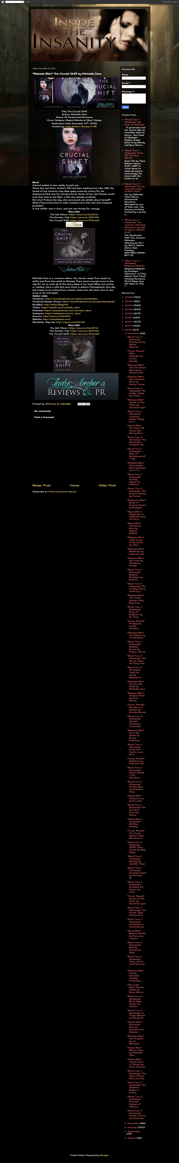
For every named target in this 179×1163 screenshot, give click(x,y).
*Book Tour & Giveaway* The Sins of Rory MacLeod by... (136, 1074)
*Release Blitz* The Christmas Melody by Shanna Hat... (136, 369)
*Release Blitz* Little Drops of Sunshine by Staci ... (135, 541)
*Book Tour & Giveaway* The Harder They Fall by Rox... (136, 911)
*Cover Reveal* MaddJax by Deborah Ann (136, 761)
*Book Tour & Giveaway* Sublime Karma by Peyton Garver (136, 646)
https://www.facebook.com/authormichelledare (71, 298)
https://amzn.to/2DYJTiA (84, 217)
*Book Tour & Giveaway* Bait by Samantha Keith (134, 947)
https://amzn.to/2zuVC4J (83, 214)
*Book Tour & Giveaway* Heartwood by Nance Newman (136, 342)
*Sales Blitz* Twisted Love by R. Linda (135, 798)
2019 (129, 325)
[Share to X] (84, 404)
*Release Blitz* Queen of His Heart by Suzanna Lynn (136, 403)
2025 (129, 301)
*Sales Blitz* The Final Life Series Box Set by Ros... (135, 429)
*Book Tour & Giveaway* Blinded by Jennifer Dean (136, 860)
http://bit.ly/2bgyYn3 (56, 304)
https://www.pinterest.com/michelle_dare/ (68, 310)
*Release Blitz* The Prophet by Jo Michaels (135, 1040)
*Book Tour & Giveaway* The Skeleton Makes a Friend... (136, 1087)
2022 (129, 313)
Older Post (107, 485)
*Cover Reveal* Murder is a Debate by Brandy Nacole (136, 708)
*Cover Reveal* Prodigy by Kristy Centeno (136, 625)
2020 (129, 321)
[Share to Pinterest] (89, 404)
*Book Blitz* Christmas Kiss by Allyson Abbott (134, 528)
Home (74, 485)
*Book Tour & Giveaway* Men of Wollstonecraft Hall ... (136, 453)
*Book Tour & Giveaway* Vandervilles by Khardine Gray (135, 786)
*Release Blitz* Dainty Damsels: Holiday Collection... (135, 975)
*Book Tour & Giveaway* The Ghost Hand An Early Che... (136, 659)
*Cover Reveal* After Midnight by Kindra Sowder (136, 356)
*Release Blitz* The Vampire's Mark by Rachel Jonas (136, 380)
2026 (129, 297)
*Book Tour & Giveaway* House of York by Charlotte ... (136, 1114)
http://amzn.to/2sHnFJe (57, 316)
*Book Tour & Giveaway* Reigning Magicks (134, 263)
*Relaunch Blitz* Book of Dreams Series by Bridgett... (136, 504)
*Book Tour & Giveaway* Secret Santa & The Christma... (135, 772)
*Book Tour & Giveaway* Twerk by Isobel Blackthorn (134, 672)
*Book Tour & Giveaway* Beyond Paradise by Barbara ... (134, 574)
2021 (129, 317)
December (134, 333)
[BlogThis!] (81, 404)
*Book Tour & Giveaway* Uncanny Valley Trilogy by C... (135, 416)
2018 (129, 329)
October (133, 1127)
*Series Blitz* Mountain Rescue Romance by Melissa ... (135, 1027)
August (132, 1138)
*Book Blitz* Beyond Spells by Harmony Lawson (136, 934)
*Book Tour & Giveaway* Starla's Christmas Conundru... (134, 721)
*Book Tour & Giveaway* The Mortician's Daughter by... (136, 441)
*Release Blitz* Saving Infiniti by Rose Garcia (136, 697)
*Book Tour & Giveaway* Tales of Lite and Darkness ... (136, 961)
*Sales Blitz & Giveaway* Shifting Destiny (135, 823)
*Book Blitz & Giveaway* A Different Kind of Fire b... (136, 515)
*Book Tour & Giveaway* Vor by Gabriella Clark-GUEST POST (134, 188)
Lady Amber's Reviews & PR (81, 126)
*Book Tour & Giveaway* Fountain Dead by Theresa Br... (136, 873)
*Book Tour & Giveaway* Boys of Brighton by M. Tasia (134, 612)
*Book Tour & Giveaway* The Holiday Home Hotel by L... (136, 587)
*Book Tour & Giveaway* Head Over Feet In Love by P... (135, 749)
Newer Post (41, 485)
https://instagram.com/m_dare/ (63, 313)
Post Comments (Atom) (62, 491)
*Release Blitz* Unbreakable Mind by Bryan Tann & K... (136, 467)
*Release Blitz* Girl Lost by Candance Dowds (135, 562)
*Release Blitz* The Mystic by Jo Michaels (136, 635)
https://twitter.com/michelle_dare (60, 307)
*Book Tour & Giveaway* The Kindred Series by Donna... (136, 492)
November (134, 1123)
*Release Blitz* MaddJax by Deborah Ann (135, 551)
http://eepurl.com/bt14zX (70, 322)
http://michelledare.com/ (57, 319)
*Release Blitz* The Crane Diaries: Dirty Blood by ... (135, 599)
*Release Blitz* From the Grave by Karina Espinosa (135, 735)
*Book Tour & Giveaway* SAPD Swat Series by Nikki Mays (136, 847)
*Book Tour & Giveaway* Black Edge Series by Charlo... (134, 1001)
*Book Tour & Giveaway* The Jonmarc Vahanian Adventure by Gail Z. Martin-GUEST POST (135, 226)
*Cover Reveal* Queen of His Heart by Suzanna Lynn (136, 900)
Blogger (104, 1155)
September (134, 1131)
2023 (129, 309)
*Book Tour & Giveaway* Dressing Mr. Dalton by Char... (135, 887)
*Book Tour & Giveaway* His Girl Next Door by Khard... (136, 810)
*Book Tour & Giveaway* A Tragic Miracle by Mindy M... (136, 1014)
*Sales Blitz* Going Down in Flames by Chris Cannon (136, 1063)
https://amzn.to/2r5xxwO (84, 220)
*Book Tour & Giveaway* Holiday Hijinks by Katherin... (134, 479)
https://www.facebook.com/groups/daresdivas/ (88, 301)
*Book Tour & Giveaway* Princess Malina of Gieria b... (134, 1101)
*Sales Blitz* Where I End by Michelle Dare (135, 1051)
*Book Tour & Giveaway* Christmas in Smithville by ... (136, 923)
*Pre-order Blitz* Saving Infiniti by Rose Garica (135, 988)
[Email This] (79, 404)
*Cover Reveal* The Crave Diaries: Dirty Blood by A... (136, 834)
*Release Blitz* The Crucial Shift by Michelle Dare (136, 685)
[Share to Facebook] (86, 404)
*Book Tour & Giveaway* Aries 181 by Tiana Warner (133, 154)
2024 (129, 305)
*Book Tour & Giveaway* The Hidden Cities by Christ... (136, 392)
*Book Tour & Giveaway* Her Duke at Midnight (134, 122)
